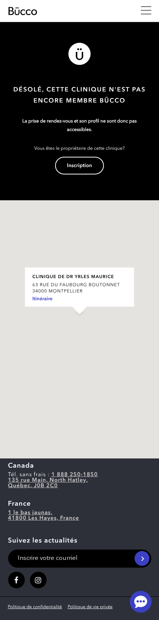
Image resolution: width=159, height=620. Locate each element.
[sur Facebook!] (16, 580)
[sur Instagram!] (38, 580)
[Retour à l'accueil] (70, 11)
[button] (79, 321)
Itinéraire (43, 299)
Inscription (79, 166)
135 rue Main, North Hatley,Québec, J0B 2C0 (48, 483)
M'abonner (142, 558)
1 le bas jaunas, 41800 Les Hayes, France (44, 515)
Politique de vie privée (90, 607)
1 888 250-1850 (74, 475)
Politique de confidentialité (35, 607)
